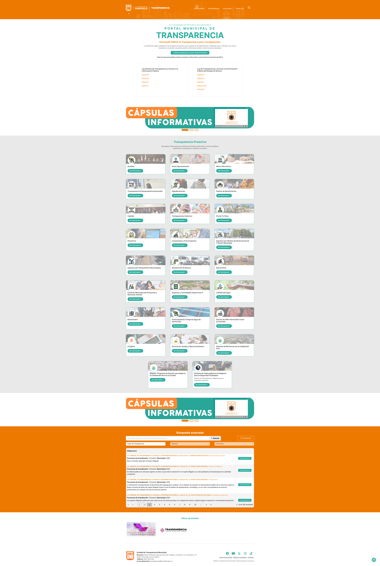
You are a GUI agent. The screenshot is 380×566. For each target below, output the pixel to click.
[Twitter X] (239, 553)
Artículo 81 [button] (200, 82)
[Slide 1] (185, 130)
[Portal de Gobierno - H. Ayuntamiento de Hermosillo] (128, 13)
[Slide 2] (191, 130)
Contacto (251, 557)
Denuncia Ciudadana (240, 557)
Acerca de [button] (239, 8)
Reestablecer (246, 438)
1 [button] (149, 504)
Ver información (244, 458)
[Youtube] (233, 553)
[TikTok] (251, 553)
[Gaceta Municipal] (190, 119)
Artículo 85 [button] (200, 89)
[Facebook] (227, 553)
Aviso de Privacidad (225, 557)
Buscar (216, 438)
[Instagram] (245, 553)
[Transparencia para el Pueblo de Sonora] (173, 530)
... (200, 504)
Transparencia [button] (213, 8)
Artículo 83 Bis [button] (202, 85)
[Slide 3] (196, 130)
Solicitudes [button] (227, 8)
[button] (163, 443)
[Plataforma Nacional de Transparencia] (141, 529)
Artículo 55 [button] (200, 74)
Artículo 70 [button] (145, 82)
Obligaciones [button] (199, 8)
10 (195, 504)
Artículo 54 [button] (200, 78)
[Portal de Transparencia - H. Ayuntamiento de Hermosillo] (148, 8)
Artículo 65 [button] (145, 74)
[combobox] (145, 444)
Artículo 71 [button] (145, 85)
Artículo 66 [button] (145, 78)
